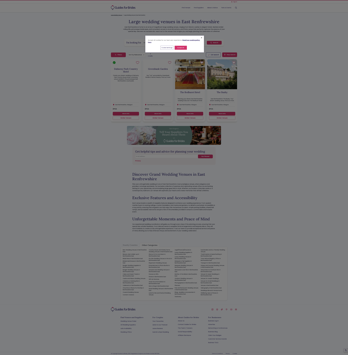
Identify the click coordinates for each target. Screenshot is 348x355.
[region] (174, 44)
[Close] (202, 38)
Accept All (180, 48)
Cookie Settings (166, 48)
